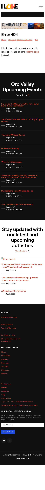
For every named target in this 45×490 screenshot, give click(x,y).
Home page (33, 52)
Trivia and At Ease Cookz (13, 135)
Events (4, 387)
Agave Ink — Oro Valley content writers (17, 402)
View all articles (21, 251)
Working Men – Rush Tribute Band (17, 204)
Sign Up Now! (8, 432)
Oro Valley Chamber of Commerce (10, 340)
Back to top (21, 459)
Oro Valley (5, 355)
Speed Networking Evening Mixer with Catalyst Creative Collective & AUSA (19, 176)
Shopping (5, 370)
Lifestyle (4, 359)
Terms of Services (8, 328)
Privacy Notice (7, 324)
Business (5, 363)
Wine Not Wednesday (11, 162)
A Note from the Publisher (13, 291)
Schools (4, 366)
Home (3, 352)
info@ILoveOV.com (9, 317)
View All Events (21, 95)
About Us (5, 391)
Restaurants (6, 384)
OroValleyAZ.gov (8, 335)
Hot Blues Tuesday (10, 148)
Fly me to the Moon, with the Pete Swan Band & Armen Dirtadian (20, 105)
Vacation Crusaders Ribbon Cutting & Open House (22, 120)
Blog (3, 394)
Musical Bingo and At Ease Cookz (17, 191)
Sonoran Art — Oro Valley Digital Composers (19, 405)
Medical (4, 374)
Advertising (6, 398)
